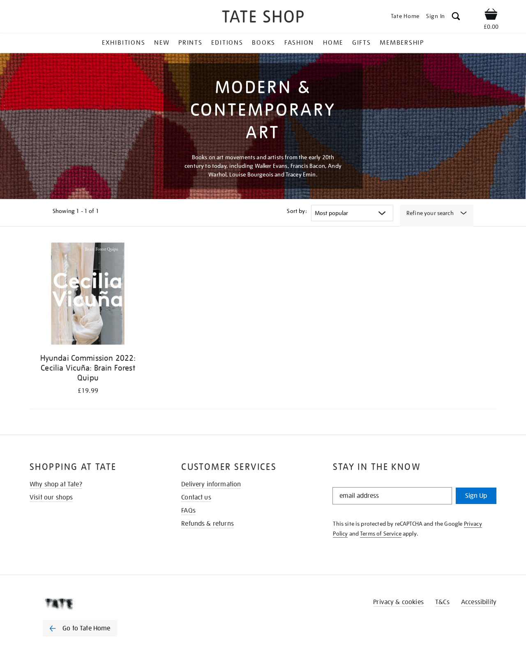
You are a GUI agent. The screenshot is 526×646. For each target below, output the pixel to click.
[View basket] (491, 16)
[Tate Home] (94, 604)
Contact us (196, 497)
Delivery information (211, 484)
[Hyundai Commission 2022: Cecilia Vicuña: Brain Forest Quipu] (88, 295)
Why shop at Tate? (56, 484)
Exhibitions (123, 43)
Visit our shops (51, 497)
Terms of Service (380, 533)
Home (333, 43)
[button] (456, 17)
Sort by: (297, 211)
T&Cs (442, 602)
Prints (190, 43)
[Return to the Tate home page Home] (263, 17)
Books (263, 43)
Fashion (299, 43)
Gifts (361, 43)
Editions (227, 43)
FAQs (188, 510)
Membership (402, 43)
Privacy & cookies (398, 602)
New (161, 43)
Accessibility (478, 602)
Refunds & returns (207, 524)
